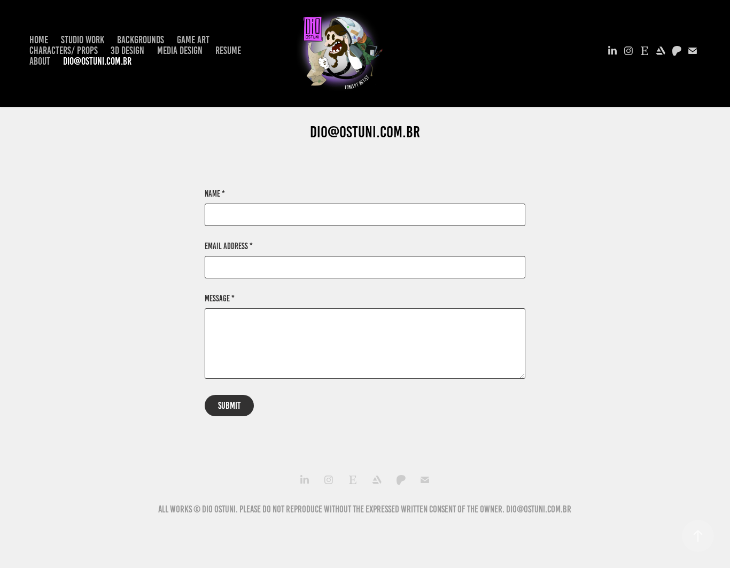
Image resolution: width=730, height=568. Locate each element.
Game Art (193, 39)
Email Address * (229, 246)
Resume (228, 50)
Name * (215, 194)
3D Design (127, 50)
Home (38, 39)
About (39, 61)
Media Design (180, 50)
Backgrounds (140, 39)
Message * (220, 298)
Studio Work (82, 39)
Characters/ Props (63, 50)
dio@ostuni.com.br (97, 61)
